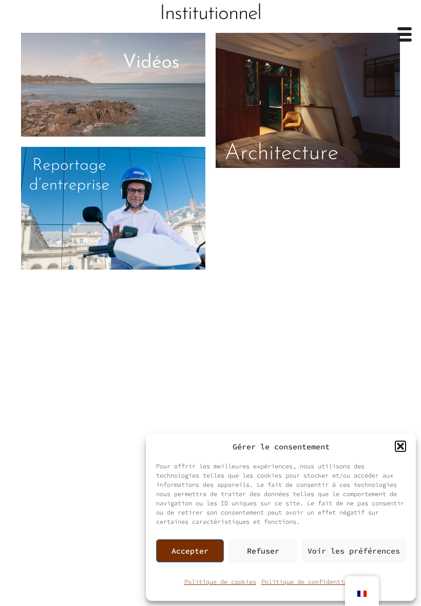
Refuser (263, 551)
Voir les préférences (354, 551)
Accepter (189, 551)
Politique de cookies (220, 581)
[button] (400, 446)
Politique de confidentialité (311, 581)
